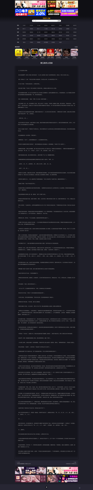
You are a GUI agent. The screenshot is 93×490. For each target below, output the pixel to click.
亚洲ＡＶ (24, 28)
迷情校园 (53, 38)
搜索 (59, 20)
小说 (18, 39)
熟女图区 (67, 35)
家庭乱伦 (31, 38)
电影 (18, 32)
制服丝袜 (53, 32)
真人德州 (31, 25)
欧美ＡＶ (38, 28)
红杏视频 (53, 42)
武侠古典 (45, 38)
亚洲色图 (31, 35)
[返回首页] (79, 488)
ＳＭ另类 (74, 28)
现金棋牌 (67, 25)
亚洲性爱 (24, 32)
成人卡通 (38, 32)
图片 (18, 35)
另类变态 (74, 32)
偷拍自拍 (31, 32)
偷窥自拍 (24, 35)
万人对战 (38, 25)
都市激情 (24, 38)
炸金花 (60, 25)
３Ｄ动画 (45, 28)
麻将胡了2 (53, 25)
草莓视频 (38, 42)
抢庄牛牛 (74, 25)
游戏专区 (45, 25)
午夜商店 (31, 42)
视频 (18, 28)
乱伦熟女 (67, 32)
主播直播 (67, 28)
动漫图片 (45, 35)
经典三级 (60, 32)
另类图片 (74, 35)
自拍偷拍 (31, 28)
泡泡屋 (60, 42)
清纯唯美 (60, 35)
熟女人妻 (53, 28)
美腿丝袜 (53, 35)
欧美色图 (38, 35)
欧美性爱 (45, 32)
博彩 (18, 25)
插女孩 (24, 42)
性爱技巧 (74, 38)
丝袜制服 (60, 28)
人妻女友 (38, 38)
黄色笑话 (67, 38)
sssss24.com (46, 18)
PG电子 (24, 25)
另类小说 (60, 38)
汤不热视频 (46, 42)
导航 (18, 42)
